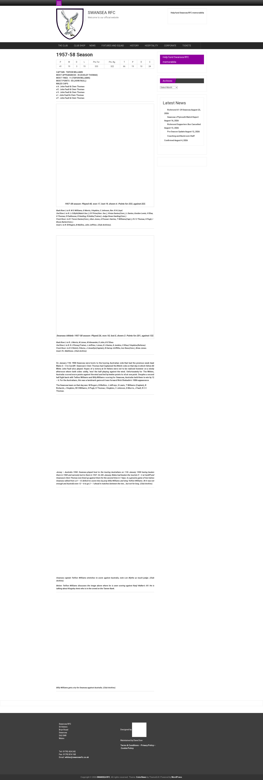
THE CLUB (63, 45)
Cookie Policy (127, 748)
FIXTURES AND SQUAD (113, 45)
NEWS (92, 45)
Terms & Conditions (129, 745)
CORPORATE (170, 45)
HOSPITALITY (151, 45)
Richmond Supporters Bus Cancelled (184, 124)
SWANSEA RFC (101, 12)
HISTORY (134, 45)
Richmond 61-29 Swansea (179, 110)
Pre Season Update (176, 132)
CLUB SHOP (79, 45)
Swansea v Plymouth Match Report (183, 117)
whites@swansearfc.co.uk (77, 757)
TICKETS (186, 45)
